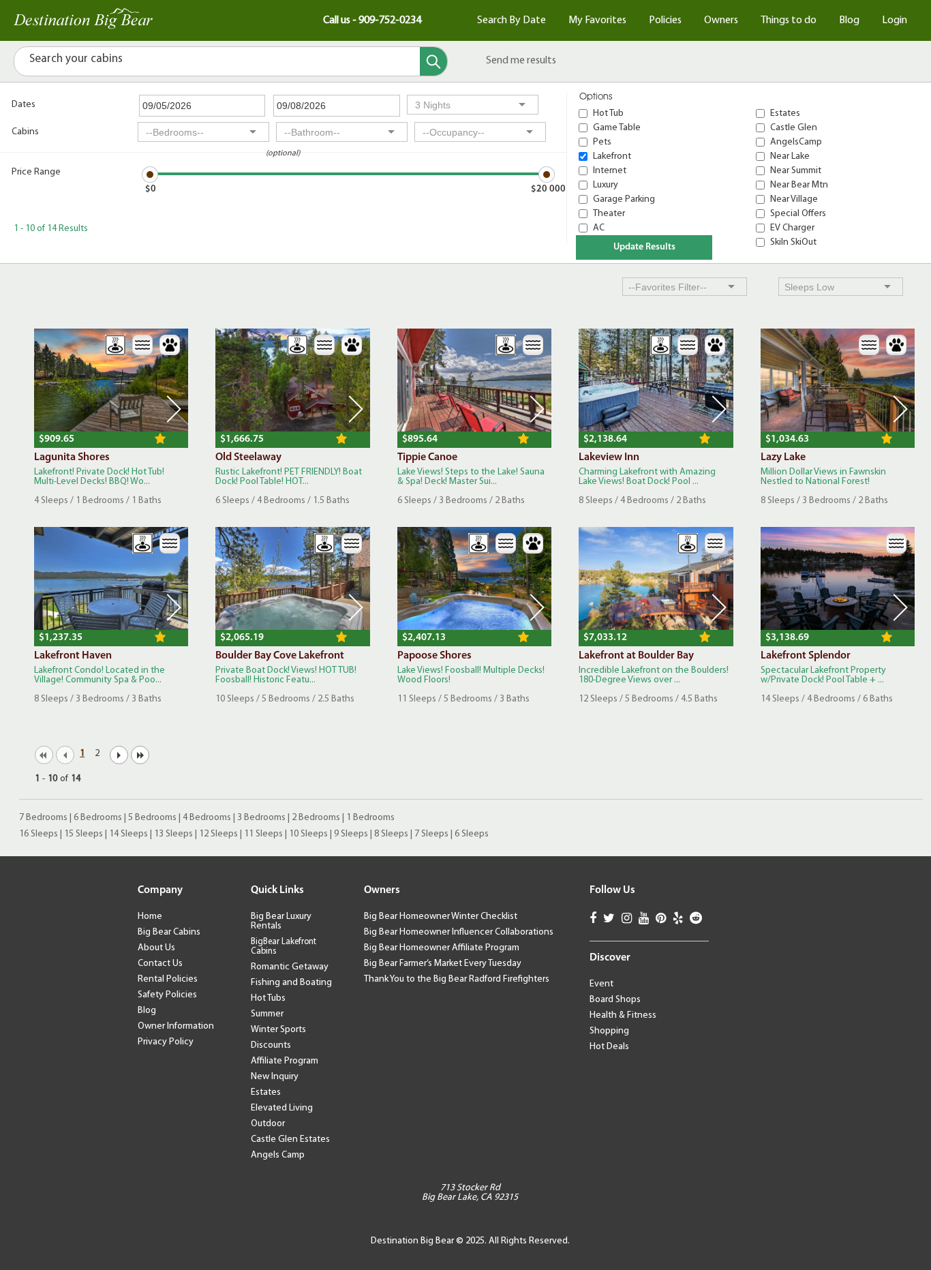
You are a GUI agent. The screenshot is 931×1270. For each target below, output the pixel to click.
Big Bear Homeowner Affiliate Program (441, 948)
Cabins (25, 132)
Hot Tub (608, 113)
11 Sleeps (263, 834)
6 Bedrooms (98, 818)
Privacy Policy (166, 1042)
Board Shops (615, 1000)
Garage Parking (624, 199)
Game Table (617, 128)
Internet (609, 171)
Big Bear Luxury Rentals (281, 921)
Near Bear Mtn (799, 185)
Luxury (605, 185)
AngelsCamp (796, 142)
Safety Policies (167, 995)
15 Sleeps (83, 834)
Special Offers (798, 214)
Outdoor (268, 1124)
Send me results (521, 60)
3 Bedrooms (261, 818)
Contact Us (160, 963)
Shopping (609, 1031)
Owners (721, 20)
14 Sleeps (128, 834)
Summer (267, 1014)
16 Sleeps (38, 834)
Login (894, 20)
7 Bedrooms (43, 818)
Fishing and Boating (291, 983)
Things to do (788, 20)
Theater (609, 214)
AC (599, 228)
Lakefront (612, 156)
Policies (665, 20)
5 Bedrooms (152, 818)
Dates (23, 105)
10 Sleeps (308, 834)
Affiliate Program (284, 1061)
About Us (156, 948)
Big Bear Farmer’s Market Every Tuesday (442, 963)
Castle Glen (793, 128)
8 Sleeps (391, 834)
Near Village (794, 199)
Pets (602, 142)
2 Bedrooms (316, 818)
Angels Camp (278, 1155)
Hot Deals (609, 1047)
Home (150, 916)
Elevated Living (282, 1108)
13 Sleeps (173, 834)
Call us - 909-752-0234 (372, 20)
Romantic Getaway (290, 967)
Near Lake (790, 156)
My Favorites (597, 20)
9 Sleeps (351, 834)
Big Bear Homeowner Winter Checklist (440, 916)
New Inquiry (275, 1077)
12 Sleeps (218, 834)
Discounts (271, 1045)
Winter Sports (278, 1030)
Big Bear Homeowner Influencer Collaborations (458, 932)
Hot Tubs (268, 998)
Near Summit (795, 171)
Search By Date (511, 20)
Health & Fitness (623, 1015)
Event (601, 984)
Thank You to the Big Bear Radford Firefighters (456, 979)
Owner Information (176, 1026)
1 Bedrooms (370, 818)
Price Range (36, 172)
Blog (849, 20)
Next (173, 409)
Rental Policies (168, 979)
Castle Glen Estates (290, 1139)
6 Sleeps (472, 834)
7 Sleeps (431, 834)
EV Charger (792, 228)
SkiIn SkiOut (793, 242)
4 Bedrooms (207, 818)
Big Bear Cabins (169, 932)
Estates (785, 113)
